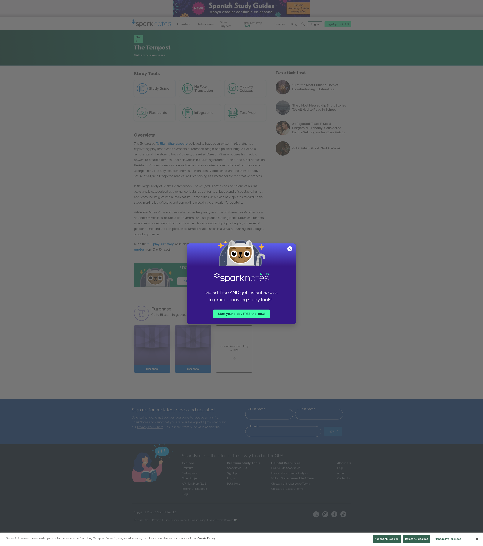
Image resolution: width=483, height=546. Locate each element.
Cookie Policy (206, 538)
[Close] (477, 539)
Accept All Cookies (386, 539)
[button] (290, 249)
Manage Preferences (448, 539)
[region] (241, 539)
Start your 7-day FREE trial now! (241, 314)
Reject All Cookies (416, 539)
